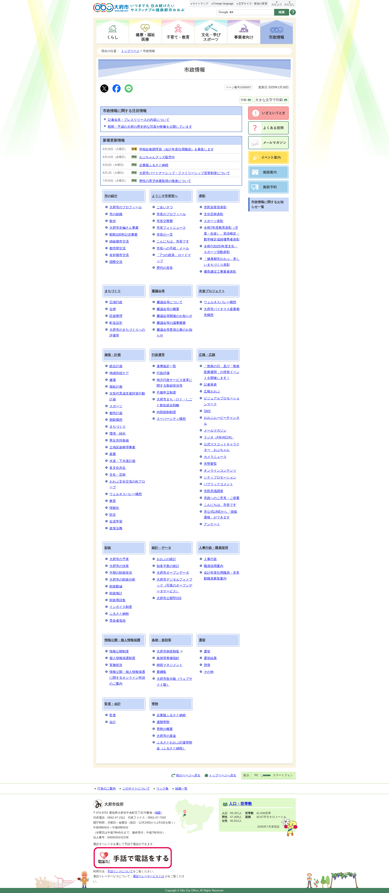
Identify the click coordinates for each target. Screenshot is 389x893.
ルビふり (276, 4)
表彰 (202, 196)
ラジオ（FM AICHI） (219, 437)
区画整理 (115, 316)
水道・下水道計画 (122, 461)
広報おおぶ (212, 391)
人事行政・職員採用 (213, 547)
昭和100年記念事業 (123, 234)
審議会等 (158, 291)
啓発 (207, 665)
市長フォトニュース (171, 227)
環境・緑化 (117, 433)
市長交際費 (165, 221)
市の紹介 (111, 196)
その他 (209, 672)
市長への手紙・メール (173, 248)
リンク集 (162, 788)
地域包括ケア (119, 373)
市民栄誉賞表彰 (215, 207)
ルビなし (289, 4)
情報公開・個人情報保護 (122, 640)
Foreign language (223, 3)
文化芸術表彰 (213, 214)
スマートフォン (283, 775)
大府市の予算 (119, 559)
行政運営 (158, 355)
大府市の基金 (166, 736)
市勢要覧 (210, 463)
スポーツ (115, 406)
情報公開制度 (119, 651)
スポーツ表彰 (213, 221)
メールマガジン (215, 430)
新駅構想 (115, 419)
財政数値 (115, 586)
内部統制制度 (166, 412)
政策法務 (115, 528)
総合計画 (115, 366)
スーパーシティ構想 (171, 418)
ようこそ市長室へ (165, 196)
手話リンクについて (120, 871)
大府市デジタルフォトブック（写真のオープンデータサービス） (174, 585)
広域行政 (115, 302)
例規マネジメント (170, 665)
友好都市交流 (119, 255)
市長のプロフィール (171, 214)
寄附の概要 (165, 729)
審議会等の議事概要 (171, 323)
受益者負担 (117, 620)
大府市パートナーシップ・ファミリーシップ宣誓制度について (184, 173)
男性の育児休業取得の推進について (165, 181)
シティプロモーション (220, 477)
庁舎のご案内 (106, 788)
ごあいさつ (165, 207)
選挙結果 (210, 658)
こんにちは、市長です (173, 241)
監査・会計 (113, 704)
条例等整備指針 (168, 658)
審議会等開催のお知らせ (174, 316)
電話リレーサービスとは (148, 876)
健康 (112, 380)
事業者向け (243, 37)
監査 (112, 715)
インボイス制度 (120, 607)
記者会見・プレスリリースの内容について (138, 119)
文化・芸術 (117, 474)
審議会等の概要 (168, 309)
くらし (112, 37)
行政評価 (163, 373)
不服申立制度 (166, 392)
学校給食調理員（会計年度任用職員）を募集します (176, 149)
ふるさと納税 (119, 613)
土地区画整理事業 (122, 447)
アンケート (212, 524)
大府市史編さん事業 (124, 227)
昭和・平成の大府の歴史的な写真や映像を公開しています (150, 126)
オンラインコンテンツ (220, 470)
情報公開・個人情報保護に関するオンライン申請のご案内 (127, 677)
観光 (112, 221)
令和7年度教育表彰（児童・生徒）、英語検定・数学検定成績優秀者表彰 (221, 233)
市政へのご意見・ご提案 (221, 498)
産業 (112, 454)
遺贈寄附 (163, 722)
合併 (112, 309)
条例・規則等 (161, 640)
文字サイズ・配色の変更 (252, 3)
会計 (112, 722)
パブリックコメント (218, 484)
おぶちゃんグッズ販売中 (157, 157)
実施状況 (115, 665)
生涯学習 (115, 521)
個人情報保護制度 (122, 658)
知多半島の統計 (168, 566)
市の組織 (115, 214)
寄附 (155, 704)
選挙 (202, 640)
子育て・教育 (178, 37)
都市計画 (115, 413)
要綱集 (161, 672)
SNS (207, 411)
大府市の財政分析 (122, 579)
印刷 (244, 99)
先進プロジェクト (212, 291)
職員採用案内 (213, 566)
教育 (112, 501)
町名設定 (115, 323)
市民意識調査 (213, 491)
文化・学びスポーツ (211, 37)
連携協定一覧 (166, 366)
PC (256, 775)
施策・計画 (113, 355)
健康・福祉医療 (145, 37)
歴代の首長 (165, 267)
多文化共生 (117, 467)
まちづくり (113, 291)
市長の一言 (165, 234)
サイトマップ (200, 3)
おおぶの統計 (166, 559)
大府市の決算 (119, 566)
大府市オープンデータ (173, 572)
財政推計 (115, 593)
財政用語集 (117, 600)
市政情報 (276, 37)
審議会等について (170, 302)
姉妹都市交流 (119, 241)
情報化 (114, 508)
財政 (108, 547)
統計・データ (161, 547)
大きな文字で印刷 (269, 100)
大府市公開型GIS (169, 598)
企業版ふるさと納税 (153, 165)
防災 (112, 514)
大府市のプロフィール (125, 207)
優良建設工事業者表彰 (220, 271)
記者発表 (210, 384)
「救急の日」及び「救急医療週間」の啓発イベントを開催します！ (221, 372)
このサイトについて (136, 788)
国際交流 (115, 262)
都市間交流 (117, 248)
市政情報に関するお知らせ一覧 (267, 204)
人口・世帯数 (240, 803)
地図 (158, 812)
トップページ (130, 51)
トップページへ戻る (222, 775)
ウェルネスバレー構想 (220, 302)
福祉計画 (115, 386)
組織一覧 (181, 788)
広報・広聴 (207, 355)
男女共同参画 (119, 440)
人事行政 (210, 559)
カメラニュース (215, 457)
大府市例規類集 (168, 651)
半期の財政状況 (120, 572)
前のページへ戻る (188, 775)
